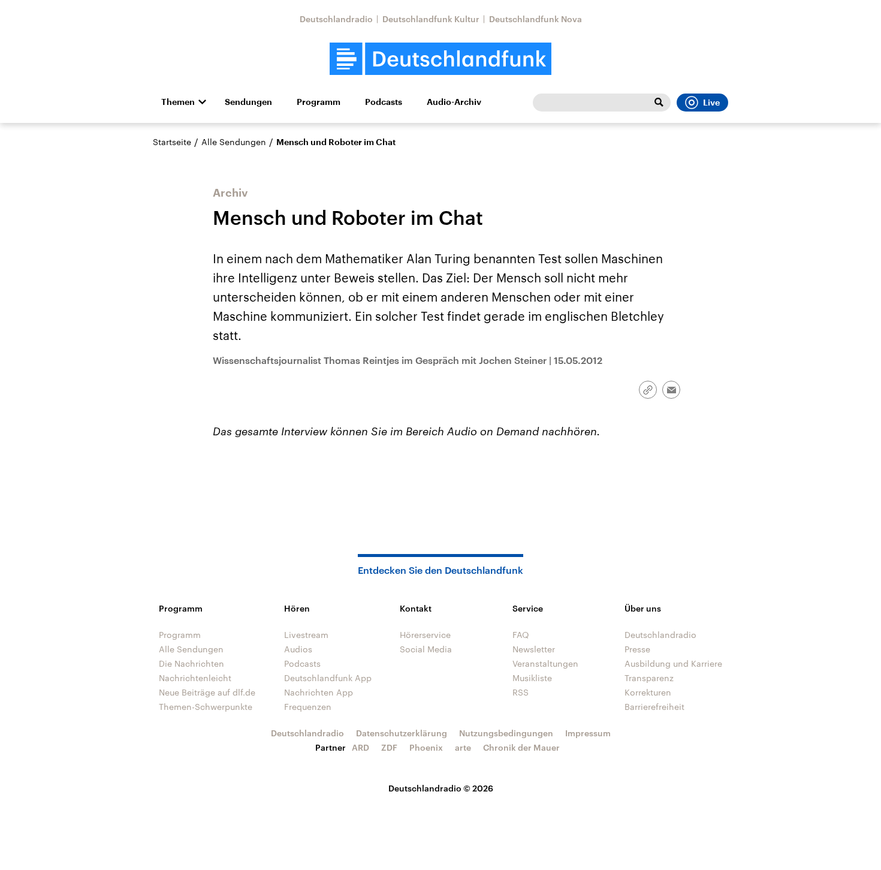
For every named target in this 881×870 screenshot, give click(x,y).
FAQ (520, 635)
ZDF (389, 747)
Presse (637, 649)
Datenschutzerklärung (401, 733)
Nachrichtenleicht (195, 678)
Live (711, 102)
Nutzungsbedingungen (506, 733)
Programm (318, 102)
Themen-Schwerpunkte (205, 707)
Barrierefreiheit (654, 707)
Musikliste (532, 678)
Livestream (306, 635)
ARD (360, 747)
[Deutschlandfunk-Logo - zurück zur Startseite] (440, 59)
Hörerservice (425, 635)
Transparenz (649, 678)
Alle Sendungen (233, 142)
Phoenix (426, 747)
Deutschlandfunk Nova (535, 19)
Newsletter (533, 649)
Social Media (426, 649)
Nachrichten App (318, 692)
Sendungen (248, 102)
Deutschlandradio (336, 19)
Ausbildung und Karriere (673, 663)
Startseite (172, 142)
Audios (298, 649)
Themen (178, 102)
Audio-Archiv (454, 102)
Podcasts (383, 102)
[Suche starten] (659, 103)
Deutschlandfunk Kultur (430, 19)
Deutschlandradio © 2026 (440, 788)
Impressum (588, 733)
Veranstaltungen (545, 663)
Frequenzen (307, 707)
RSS (520, 692)
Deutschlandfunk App (328, 678)
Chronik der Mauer (521, 747)
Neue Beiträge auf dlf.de (207, 692)
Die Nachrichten (191, 663)
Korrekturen (647, 692)
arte (463, 747)
